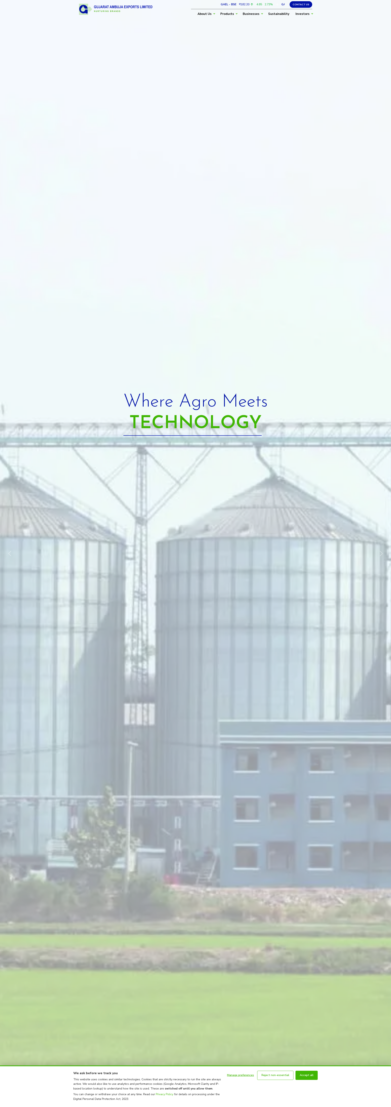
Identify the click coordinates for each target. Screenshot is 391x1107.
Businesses (251, 13)
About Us (205, 13)
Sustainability (278, 13)
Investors (302, 13)
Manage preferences (240, 1075)
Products (227, 13)
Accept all (306, 1075)
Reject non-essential (275, 1075)
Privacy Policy (164, 1094)
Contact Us (301, 4)
